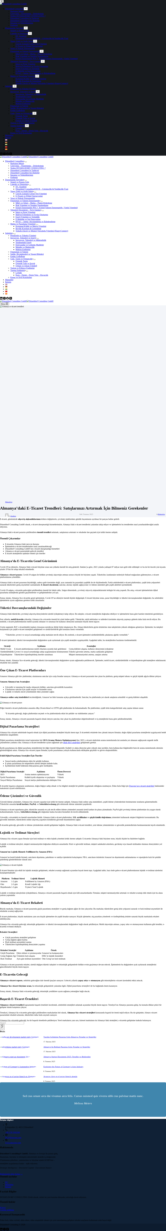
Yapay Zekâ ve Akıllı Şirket (21, 191)
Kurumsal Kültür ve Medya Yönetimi (31, 226)
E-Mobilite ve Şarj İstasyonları (28, 219)
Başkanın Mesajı (17, 163)
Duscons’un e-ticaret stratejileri (141, 786)
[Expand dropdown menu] (26, 161)
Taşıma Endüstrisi (17, 270)
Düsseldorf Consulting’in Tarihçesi (24, 170)
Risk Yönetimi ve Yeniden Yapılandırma (32, 205)
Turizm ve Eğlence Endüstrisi (22, 268)
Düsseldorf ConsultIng (14, 161)
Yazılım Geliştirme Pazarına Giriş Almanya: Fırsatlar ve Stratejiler (69, 1037)
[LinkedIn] (1, 299)
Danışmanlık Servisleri (14, 180)
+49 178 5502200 (12, 1132)
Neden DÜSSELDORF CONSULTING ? (28, 168)
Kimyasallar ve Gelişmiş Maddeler (30, 245)
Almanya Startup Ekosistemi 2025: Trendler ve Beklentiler (67, 1057)
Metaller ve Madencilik (25, 247)
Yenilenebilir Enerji (23, 242)
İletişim (8, 282)
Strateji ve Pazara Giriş (19, 182)
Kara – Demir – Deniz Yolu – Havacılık (32, 275)
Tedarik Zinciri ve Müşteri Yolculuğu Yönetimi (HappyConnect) (42, 231)
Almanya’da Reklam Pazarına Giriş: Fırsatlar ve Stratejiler (66, 1047)
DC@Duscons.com (13, 1137)
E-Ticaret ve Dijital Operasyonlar (29, 196)
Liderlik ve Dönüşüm (19, 184)
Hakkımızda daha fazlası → (11, 1174)
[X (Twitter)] (10, 299)
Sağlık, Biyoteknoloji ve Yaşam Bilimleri (27, 254)
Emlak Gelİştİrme (17, 256)
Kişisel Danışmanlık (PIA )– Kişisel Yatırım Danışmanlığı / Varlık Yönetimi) (47, 208)
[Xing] (7, 1230)
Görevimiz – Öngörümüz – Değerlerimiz (27, 166)
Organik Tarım (22, 261)
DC (6, 1182)
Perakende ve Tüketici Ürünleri (23, 235)
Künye (3, 1207)
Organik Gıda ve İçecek (25, 263)
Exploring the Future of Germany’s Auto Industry (63, 1067)
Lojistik (19, 273)
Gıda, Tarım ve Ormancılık (21, 259)
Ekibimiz (14, 177)
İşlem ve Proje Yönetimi (25, 212)
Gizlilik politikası (7, 1210)
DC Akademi (21, 187)
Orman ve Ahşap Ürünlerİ (26, 266)
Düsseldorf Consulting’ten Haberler (25, 173)
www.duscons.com (13, 1143)
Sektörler (9, 233)
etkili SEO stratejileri (71, 742)
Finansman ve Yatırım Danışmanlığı (25, 201)
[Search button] (2, 1027)
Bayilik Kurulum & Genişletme (28, 228)
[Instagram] (4, 299)
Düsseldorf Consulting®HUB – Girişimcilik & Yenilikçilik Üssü (42, 189)
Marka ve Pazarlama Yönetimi (22, 224)
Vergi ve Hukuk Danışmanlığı (22, 198)
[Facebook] (7, 299)
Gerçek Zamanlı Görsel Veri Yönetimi (31, 194)
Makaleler (9, 280)
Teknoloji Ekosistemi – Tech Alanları (25, 210)
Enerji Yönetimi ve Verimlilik (28, 217)
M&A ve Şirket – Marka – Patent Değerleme (34, 203)
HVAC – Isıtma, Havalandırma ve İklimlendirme (35, 221)
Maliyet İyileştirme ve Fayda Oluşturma (32, 215)
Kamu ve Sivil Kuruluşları (21, 277)
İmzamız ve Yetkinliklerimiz (21, 175)
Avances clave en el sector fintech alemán (60, 1076)
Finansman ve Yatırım (19, 252)
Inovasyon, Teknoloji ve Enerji (23, 238)
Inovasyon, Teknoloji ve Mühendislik (31, 240)
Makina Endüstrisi (23, 249)
